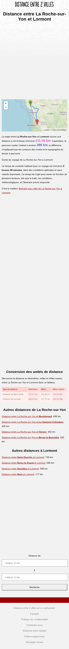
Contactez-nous (34, 625)
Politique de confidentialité (34, 619)
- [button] (6, 107)
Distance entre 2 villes (25, 608)
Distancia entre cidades (34, 630)
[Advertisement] (34, 59)
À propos (34, 613)
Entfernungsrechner (34, 636)
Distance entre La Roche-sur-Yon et (27, 416)
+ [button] (6, 103)
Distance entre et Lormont (23, 457)
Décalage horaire (34, 642)
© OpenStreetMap (58, 129)
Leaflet (46, 129)
